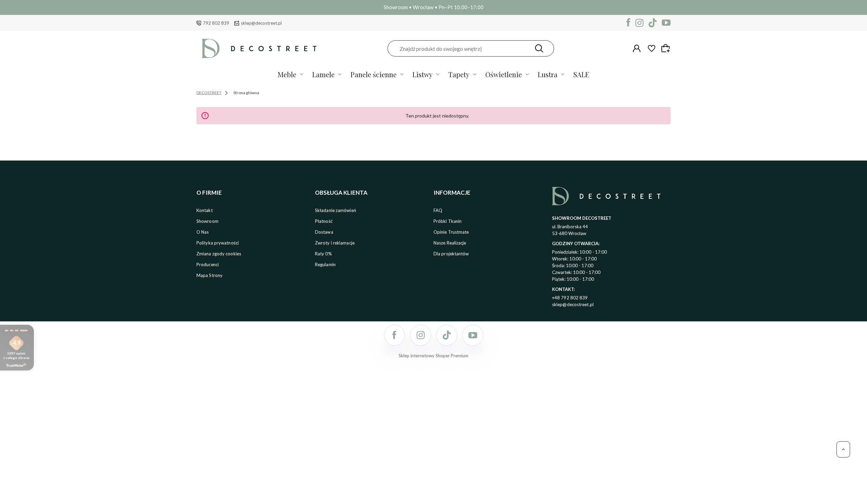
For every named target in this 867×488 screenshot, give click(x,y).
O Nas (202, 232)
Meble (287, 74)
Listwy (422, 74)
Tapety (458, 74)
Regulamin (325, 264)
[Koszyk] (666, 48)
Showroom (207, 221)
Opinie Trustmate (451, 232)
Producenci (207, 264)
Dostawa (324, 232)
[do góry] (843, 449)
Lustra (547, 74)
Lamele (323, 74)
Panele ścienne (374, 74)
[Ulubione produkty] (652, 48)
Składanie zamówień (335, 210)
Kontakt (204, 210)
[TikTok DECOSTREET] (653, 22)
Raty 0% (323, 253)
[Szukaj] (539, 48)
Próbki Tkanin (448, 221)
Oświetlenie (503, 74)
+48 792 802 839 (570, 297)
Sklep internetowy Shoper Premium (433, 355)
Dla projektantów (451, 253)
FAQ (438, 210)
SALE (581, 74)
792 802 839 (216, 23)
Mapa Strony (209, 275)
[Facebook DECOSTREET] (628, 22)
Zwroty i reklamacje (335, 243)
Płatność (324, 221)
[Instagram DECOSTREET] (639, 22)
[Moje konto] (637, 48)
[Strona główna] (259, 48)
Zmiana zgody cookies (218, 253)
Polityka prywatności (217, 243)
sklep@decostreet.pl (261, 23)
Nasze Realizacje (450, 243)
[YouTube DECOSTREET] (666, 22)
